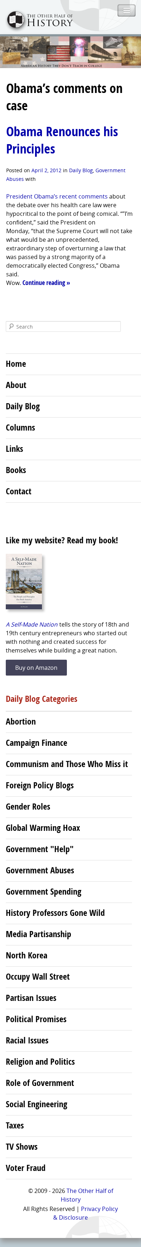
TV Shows (22, 1146)
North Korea (26, 955)
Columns (20, 427)
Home (16, 363)
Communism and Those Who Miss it (67, 764)
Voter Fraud (26, 1167)
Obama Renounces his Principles (62, 140)
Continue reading (46, 282)
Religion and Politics (40, 1061)
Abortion (21, 721)
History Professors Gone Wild (55, 912)
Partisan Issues (31, 997)
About (16, 385)
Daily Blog (81, 170)
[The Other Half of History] (36, 29)
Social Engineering (36, 1104)
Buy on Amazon (36, 668)
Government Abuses (40, 870)
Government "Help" (40, 849)
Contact (18, 491)
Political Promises (36, 1019)
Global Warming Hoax (43, 827)
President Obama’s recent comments (57, 196)
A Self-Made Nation (31, 624)
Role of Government (40, 1082)
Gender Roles (28, 806)
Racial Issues (27, 1040)
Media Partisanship (38, 934)
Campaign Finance (36, 742)
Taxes (15, 1125)
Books (16, 470)
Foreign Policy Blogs (40, 785)
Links (14, 448)
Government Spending (43, 891)
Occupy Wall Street (38, 976)
